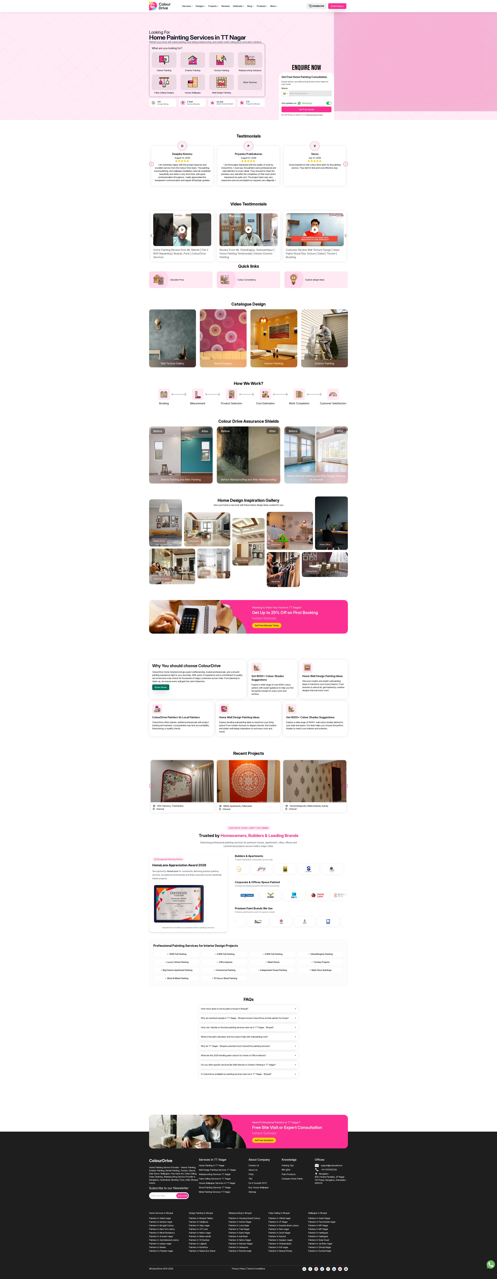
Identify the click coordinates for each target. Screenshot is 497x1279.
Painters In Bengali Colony (161, 1225)
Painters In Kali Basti (238, 1236)
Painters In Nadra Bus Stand (202, 1251)
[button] (285, 93)
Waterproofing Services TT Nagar (215, 1174)
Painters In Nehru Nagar (240, 1240)
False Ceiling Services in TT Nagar (215, 1178)
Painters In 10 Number (199, 1240)
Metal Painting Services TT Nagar (214, 1192)
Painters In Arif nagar (278, 1247)
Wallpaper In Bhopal (317, 1213)
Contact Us (253, 1165)
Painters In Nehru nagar (200, 1232)
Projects (213, 6)
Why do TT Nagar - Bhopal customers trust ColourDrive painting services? (235, 1046)
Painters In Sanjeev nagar (280, 1240)
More (273, 6)
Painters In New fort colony (162, 1229)
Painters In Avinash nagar (161, 1236)
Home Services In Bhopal (161, 1213)
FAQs (251, 1174)
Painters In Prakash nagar (161, 1251)
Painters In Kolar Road (318, 1240)
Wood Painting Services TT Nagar (215, 1187)
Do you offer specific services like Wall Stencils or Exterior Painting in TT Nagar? (238, 1064)
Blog (249, 6)
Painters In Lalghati (198, 1243)
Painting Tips (288, 1165)
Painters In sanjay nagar (160, 1243)
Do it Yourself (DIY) (257, 1183)
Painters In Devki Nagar (279, 1232)
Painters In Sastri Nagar (319, 1218)
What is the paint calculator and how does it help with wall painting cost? (234, 1036)
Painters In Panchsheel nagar (321, 1222)
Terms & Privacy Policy (314, 115)
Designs (200, 6)
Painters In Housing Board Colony (244, 1218)
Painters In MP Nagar (318, 1225)
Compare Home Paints (292, 1178)
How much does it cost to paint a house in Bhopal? (224, 1008)
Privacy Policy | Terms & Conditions (248, 1268)
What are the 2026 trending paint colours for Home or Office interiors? (233, 1055)
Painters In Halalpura (198, 1222)
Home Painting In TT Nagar (211, 1165)
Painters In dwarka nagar (160, 1222)
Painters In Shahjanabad (279, 1243)
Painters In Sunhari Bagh (319, 1251)
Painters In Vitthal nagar (279, 1218)
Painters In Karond (277, 1236)
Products (261, 6)
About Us (252, 1170)
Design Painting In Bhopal (201, 1213)
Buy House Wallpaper (258, 1187)
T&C (250, 1178)
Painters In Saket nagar (160, 1218)
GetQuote (237, 6)
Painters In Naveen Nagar (241, 1243)
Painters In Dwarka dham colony (283, 1225)
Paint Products (288, 1174)
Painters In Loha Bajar (239, 1225)
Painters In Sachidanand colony (164, 1240)
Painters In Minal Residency (162, 1232)
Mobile (285, 88)
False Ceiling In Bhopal (279, 1213)
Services (186, 6)
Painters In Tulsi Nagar (239, 1229)
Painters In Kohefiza (198, 1247)
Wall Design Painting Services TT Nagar (217, 1170)
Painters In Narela (157, 1247)
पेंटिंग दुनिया (286, 1170)
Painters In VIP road (198, 1229)
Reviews (225, 6)
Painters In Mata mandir (200, 1236)
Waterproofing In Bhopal (240, 1213)
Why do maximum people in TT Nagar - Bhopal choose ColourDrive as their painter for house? (245, 1018)
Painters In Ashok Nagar (240, 1222)
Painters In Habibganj (318, 1232)
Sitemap (252, 1192)
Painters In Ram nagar (278, 1229)
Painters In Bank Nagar (239, 1232)
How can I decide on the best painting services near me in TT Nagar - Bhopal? (237, 1027)
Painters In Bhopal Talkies (201, 1218)
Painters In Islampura (238, 1247)
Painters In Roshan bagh (240, 1251)
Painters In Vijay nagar (199, 1225)
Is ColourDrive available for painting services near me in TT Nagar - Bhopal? (236, 1074)
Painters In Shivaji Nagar (319, 1247)
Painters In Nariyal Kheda (280, 1251)
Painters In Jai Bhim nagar (320, 1243)
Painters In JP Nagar (278, 1222)
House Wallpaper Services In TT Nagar (217, 1183)
